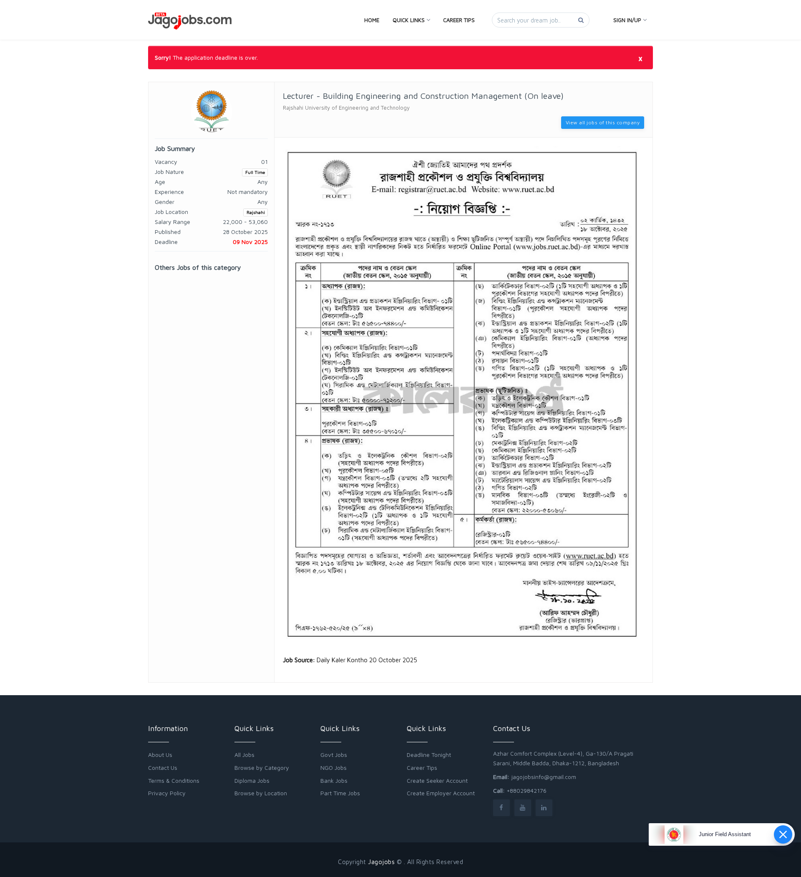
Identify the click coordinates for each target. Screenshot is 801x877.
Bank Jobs (334, 780)
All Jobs (244, 754)
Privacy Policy (167, 793)
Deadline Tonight (429, 754)
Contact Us (162, 767)
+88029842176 (526, 790)
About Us (160, 754)
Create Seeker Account (437, 780)
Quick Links (409, 20)
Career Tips (459, 20)
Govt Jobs (333, 754)
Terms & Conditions (173, 780)
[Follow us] (501, 807)
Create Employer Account (441, 793)
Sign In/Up (627, 20)
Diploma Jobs (252, 780)
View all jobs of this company (603, 122)
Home (371, 20)
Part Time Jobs (340, 793)
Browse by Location (260, 793)
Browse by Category (261, 767)
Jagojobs (381, 861)
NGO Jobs (333, 767)
